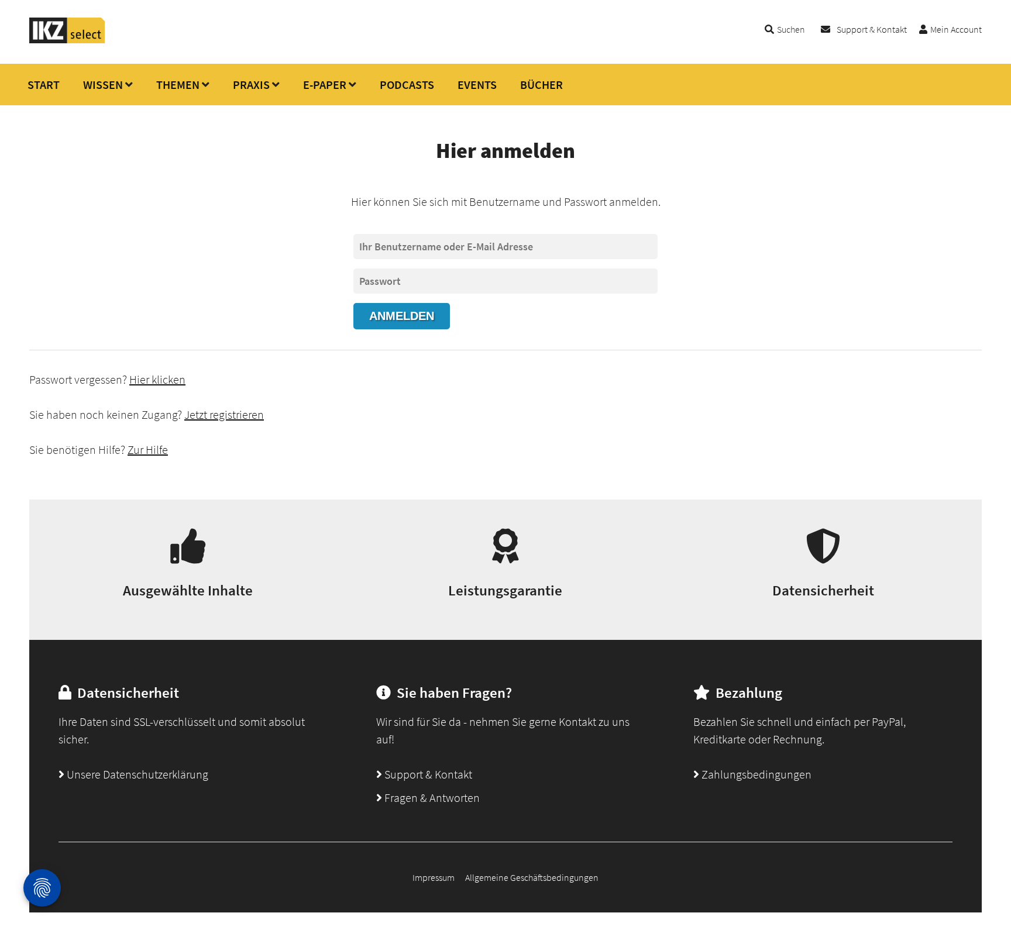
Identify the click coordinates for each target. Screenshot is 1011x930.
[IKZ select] (67, 40)
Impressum (433, 877)
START (43, 84)
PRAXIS (251, 84)
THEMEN (178, 84)
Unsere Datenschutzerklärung (136, 774)
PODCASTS (407, 84)
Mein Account (956, 29)
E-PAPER (324, 84)
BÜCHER (541, 84)
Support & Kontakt (872, 29)
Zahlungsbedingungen (755, 774)
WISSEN (103, 84)
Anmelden (401, 315)
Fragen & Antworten (431, 797)
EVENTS (477, 84)
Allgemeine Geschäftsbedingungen (532, 877)
